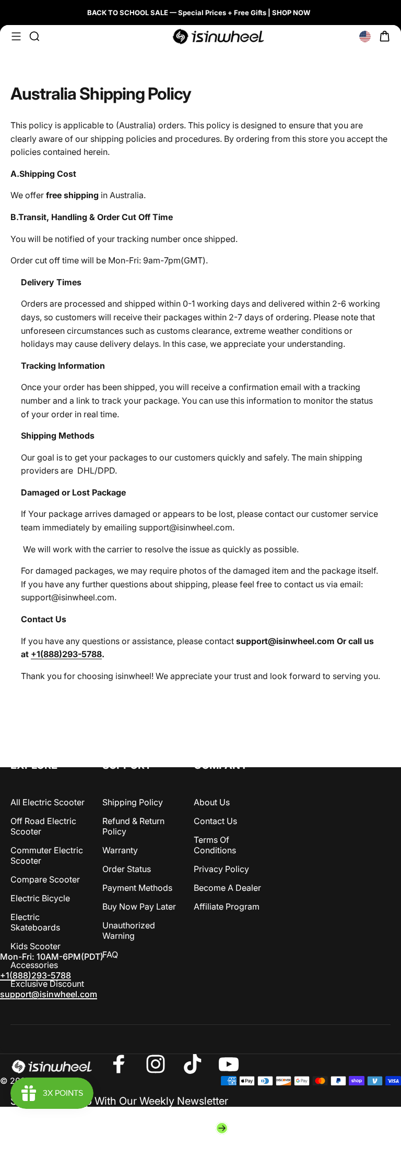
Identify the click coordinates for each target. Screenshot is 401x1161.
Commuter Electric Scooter (46, 855)
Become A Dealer (227, 887)
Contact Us (215, 821)
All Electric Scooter (47, 802)
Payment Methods (137, 887)
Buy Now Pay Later (139, 906)
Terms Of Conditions (215, 845)
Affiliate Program (227, 906)
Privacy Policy (221, 869)
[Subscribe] (222, 1128)
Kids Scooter (35, 946)
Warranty (120, 850)
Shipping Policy (132, 802)
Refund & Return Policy (133, 826)
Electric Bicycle (40, 898)
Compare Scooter (45, 879)
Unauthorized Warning (128, 930)
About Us (212, 802)
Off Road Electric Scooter (43, 826)
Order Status (126, 869)
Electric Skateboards (35, 922)
